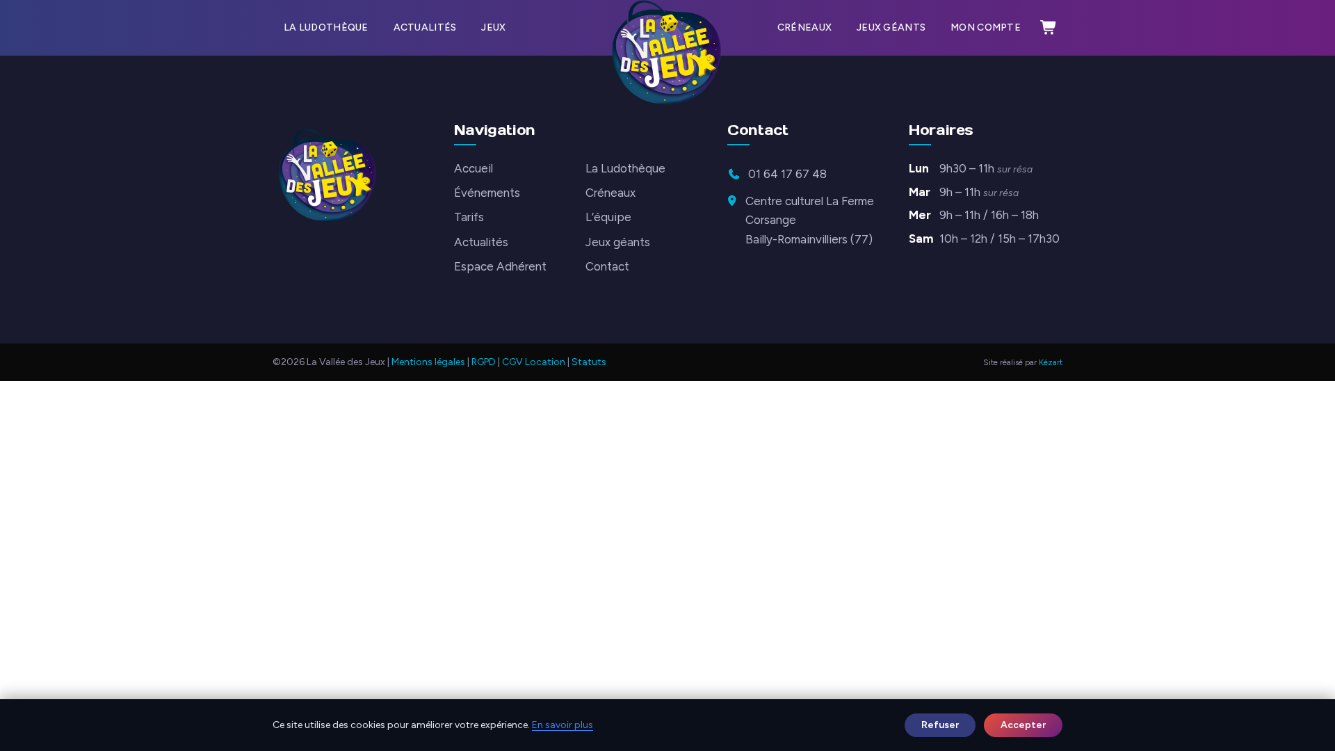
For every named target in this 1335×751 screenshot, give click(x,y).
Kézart (1050, 362)
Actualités (425, 27)
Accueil (473, 168)
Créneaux (804, 27)
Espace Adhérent (500, 266)
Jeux (493, 27)
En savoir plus (562, 725)
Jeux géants (891, 27)
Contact (607, 266)
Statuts (589, 362)
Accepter (1023, 725)
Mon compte (985, 27)
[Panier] (1048, 28)
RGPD (483, 362)
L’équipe (608, 217)
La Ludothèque (326, 27)
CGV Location (533, 362)
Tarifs (469, 217)
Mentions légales (428, 362)
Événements (487, 193)
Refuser (940, 725)
